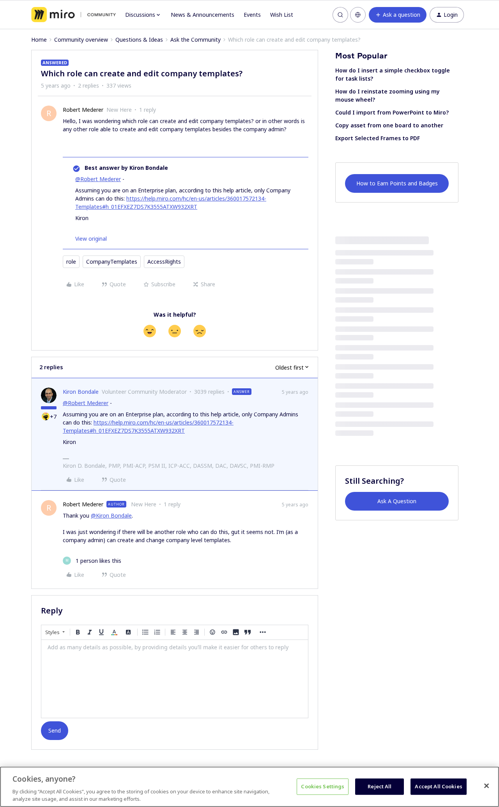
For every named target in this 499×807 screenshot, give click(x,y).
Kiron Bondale (81, 391)
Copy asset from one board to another (389, 125)
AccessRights (164, 261)
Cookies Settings (322, 786)
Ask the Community (195, 39)
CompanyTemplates (111, 261)
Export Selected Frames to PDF (377, 138)
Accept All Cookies (438, 786)
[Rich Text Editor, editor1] (174, 679)
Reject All (379, 786)
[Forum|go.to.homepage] (73, 15)
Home (39, 39)
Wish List (281, 14)
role (71, 261)
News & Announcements (202, 14)
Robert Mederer (83, 109)
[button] (397, 15)
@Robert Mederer (98, 179)
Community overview (81, 39)
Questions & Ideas (139, 39)
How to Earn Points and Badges (397, 183)
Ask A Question (396, 501)
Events (252, 14)
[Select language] (358, 15)
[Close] (486, 786)
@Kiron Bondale (111, 515)
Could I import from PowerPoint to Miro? (392, 112)
